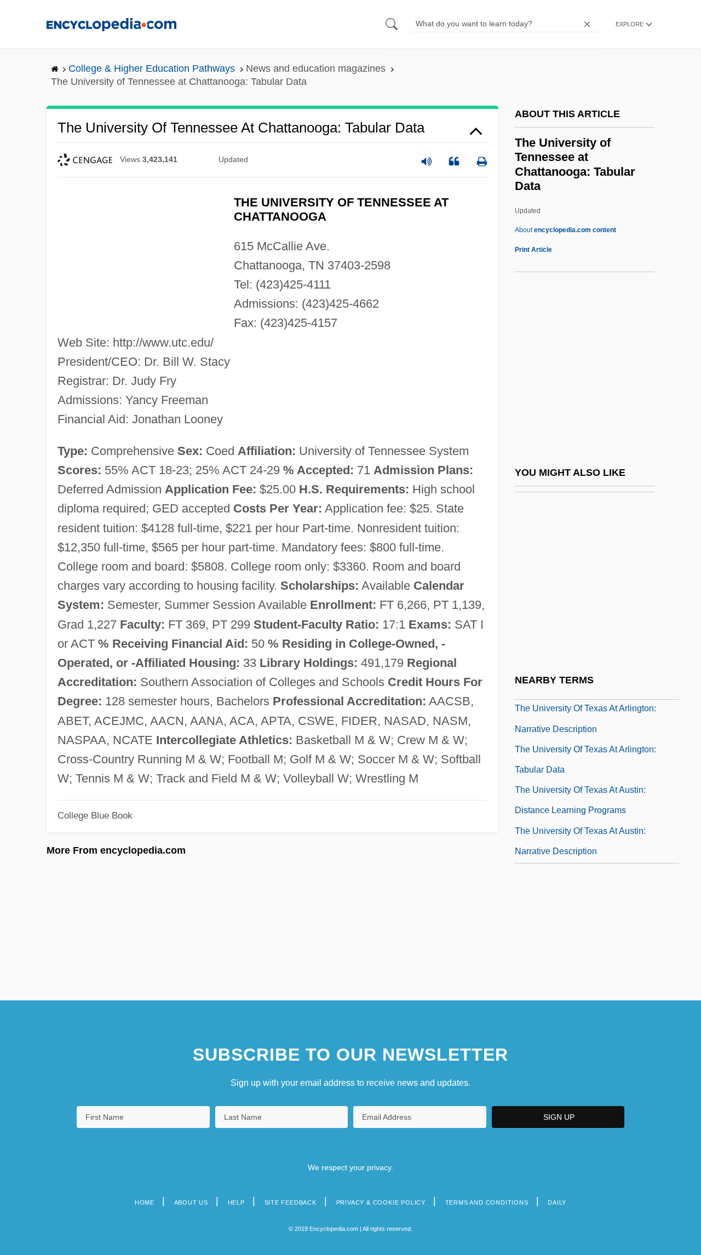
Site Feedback (291, 1202)
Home (144, 1202)
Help (236, 1202)
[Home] (111, 24)
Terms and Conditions (486, 1202)
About (565, 230)
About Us (191, 1202)
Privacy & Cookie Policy (381, 1202)
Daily (557, 1202)
